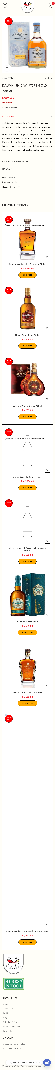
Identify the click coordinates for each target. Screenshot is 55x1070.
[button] (27, 632)
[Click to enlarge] (7, 68)
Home (4, 78)
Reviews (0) (7, 169)
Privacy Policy (9, 1030)
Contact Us (8, 1008)
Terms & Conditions (11, 1026)
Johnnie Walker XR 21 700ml (27, 692)
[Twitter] (15, 187)
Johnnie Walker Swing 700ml (27, 406)
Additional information (15, 161)
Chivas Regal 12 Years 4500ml (27, 476)
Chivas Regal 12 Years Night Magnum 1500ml (27, 549)
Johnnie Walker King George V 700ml (27, 264)
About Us (7, 1004)
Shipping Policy (10, 1022)
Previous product (45, 78)
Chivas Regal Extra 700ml (27, 335)
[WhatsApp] (19, 187)
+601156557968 (13, 1048)
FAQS (5, 1013)
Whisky (12, 78)
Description (8, 116)
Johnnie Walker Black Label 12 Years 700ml (27, 931)
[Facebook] (11, 187)
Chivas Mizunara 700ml (27, 621)
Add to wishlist (11, 108)
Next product (51, 78)
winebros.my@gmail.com (16, 1044)
